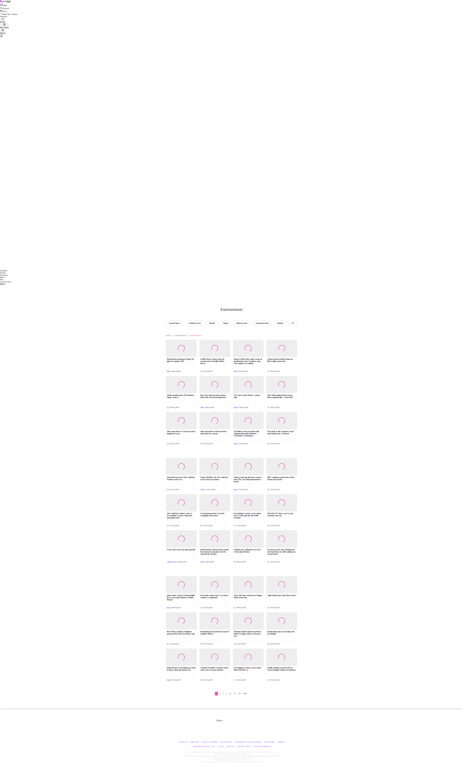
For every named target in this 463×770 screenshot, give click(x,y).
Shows (2, 277)
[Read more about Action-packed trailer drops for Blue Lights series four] (281, 348)
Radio (4, 5)
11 (230, 693)
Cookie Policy (269, 742)
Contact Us (183, 742)
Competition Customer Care (203, 746)
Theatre (280, 323)
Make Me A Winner (9, 14)
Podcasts (5, 8)
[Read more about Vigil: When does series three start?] (281, 585)
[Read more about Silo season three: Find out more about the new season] (214, 420)
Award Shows (174, 323)
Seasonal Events (262, 323)
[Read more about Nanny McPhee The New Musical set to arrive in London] (214, 466)
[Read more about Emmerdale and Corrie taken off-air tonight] (281, 621)
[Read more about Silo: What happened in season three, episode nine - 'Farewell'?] (281, 384)
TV (293, 323)
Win (1, 279)
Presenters (4, 275)
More (2, 284)
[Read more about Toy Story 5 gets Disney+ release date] (248, 384)
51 (235, 693)
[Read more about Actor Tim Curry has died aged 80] (181, 539)
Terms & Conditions (209, 742)
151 (239, 693)
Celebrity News (194, 323)
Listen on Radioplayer (262, 746)
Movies (212, 323)
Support (281, 742)
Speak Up (230, 746)
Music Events (241, 323)
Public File (194, 742)
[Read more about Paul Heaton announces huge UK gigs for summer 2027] (181, 348)
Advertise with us (244, 746)
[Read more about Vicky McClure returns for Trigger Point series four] (248, 585)
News (4, 11)
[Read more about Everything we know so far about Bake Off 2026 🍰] (248, 657)
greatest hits (180, 335)
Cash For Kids (5, 282)
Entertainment (196, 335)
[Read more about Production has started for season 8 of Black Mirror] (214, 621)
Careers (220, 746)
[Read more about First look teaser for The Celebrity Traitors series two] (181, 466)
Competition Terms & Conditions (248, 742)
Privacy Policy (226, 742)
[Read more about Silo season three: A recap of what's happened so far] (181, 420)
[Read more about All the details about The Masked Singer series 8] (181, 384)
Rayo (168, 335)
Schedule (3, 271)
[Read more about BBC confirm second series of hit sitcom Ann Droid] (281, 466)
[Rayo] (219, 720)
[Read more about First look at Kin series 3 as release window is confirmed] (214, 585)
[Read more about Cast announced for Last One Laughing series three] (214, 503)
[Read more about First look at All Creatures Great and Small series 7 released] (281, 420)
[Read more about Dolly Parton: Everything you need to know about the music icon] (181, 657)
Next (245, 693)
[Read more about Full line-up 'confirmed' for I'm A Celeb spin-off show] (248, 539)
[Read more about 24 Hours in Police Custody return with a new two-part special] (214, 657)
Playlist (3, 273)
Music (225, 323)
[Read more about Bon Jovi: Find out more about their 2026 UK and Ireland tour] (214, 384)
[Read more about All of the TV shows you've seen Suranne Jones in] (281, 503)
